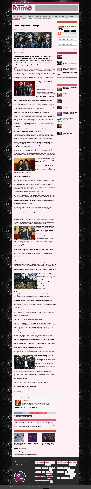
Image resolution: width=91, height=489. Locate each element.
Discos (35, 14)
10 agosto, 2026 (66, 115)
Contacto (15, 2)
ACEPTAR (46, 488)
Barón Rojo (48, 465)
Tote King (51, 480)
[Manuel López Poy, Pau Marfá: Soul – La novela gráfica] (59, 101)
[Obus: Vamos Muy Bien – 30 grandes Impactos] (20, 437)
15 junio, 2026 (66, 128)
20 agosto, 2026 (66, 96)
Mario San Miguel (49, 474)
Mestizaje (67, 478)
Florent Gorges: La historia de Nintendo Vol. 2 (69, 119)
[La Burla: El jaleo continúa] (59, 107)
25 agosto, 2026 (66, 90)
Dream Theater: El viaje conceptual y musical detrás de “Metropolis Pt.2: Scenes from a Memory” (70, 126)
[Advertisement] (57, 7)
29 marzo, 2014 (17, 29)
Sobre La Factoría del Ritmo (24, 2)
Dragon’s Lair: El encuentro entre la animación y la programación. (70, 113)
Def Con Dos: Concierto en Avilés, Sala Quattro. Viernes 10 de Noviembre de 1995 (48, 445)
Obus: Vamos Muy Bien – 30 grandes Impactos (20, 444)
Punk (59, 468)
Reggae (59, 478)
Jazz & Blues (38, 16)
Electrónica (45, 16)
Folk (65, 472)
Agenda (61, 14)
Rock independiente (71, 470)
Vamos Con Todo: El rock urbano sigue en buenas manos (69, 133)
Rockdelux (38, 468)
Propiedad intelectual (18, 464)
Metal (25, 16)
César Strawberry (49, 476)
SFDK (50, 470)
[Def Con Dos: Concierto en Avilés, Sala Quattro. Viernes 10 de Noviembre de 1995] (49, 437)
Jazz (58, 472)
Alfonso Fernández (21, 52)
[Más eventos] (59, 74)
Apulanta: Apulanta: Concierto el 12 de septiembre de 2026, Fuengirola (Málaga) (70, 63)
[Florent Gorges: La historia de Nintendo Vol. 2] (59, 120)
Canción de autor (73, 474)
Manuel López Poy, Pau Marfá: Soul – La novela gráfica (70, 100)
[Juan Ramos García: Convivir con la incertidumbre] (59, 89)
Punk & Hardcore (31, 16)
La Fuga (51, 472)
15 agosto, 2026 (66, 107)
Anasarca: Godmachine (33, 443)
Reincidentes (37, 480)
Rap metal (63, 478)
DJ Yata (43, 472)
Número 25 (38, 394)
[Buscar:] (71, 18)
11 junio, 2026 (66, 134)
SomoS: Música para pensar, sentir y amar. (70, 94)
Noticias (55, 14)
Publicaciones (42, 14)
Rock (14, 16)
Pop (49, 16)
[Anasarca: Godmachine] (34, 437)
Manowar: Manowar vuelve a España (69, 56)
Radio (67, 14)
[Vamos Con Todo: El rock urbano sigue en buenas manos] (59, 133)
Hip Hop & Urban (19, 16)
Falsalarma (44, 476)
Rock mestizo (67, 474)
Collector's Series (38, 476)
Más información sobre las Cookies (20, 467)
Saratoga (51, 482)
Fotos (49, 14)
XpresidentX (51, 467)
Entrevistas (21, 14)
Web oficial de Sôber (17, 391)
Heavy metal (72, 465)
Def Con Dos (40, 463)
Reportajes (28, 14)
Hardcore (62, 472)
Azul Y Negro (49, 478)
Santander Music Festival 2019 (45, 480)
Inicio (14, 14)
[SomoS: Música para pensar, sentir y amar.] (59, 95)
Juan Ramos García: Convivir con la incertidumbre (70, 88)
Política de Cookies (18, 463)
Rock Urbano (72, 476)
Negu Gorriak (38, 472)
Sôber (24, 49)
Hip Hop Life (44, 468)
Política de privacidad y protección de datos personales (24, 462)
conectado (24, 454)
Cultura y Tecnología (69, 16)
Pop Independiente (71, 472)
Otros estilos (61, 16)
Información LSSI (17, 465)
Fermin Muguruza (49, 462)
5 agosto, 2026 (66, 121)
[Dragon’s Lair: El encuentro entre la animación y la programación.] (59, 114)
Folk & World (54, 16)
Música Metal (19, 51)
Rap (75, 462)
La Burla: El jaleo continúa (68, 106)
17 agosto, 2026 (66, 102)
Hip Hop (65, 463)
